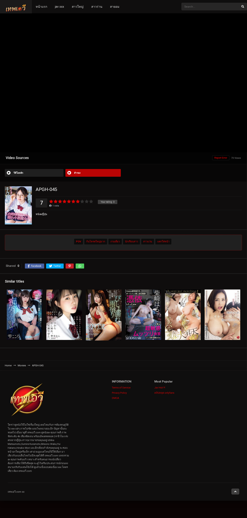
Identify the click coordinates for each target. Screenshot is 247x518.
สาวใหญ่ (78, 6)
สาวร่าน (96, 6)
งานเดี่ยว (115, 241)
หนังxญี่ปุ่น (41, 214)
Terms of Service (121, 387)
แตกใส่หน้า (163, 241)
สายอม (114, 6)
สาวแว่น (147, 241)
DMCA (115, 398)
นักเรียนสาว (131, 241)
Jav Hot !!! (159, 387)
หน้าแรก (41, 6)
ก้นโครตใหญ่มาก (95, 241)
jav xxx (59, 6)
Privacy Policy (119, 392)
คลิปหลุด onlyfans (164, 392)
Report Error (220, 157)
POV (78, 241)
